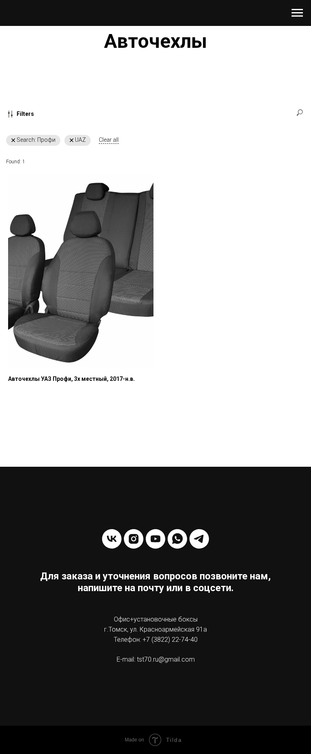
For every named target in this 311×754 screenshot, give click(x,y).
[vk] (111, 539)
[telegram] (199, 539)
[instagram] (133, 539)
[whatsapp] (177, 539)
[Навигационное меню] (297, 13)
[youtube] (155, 539)
